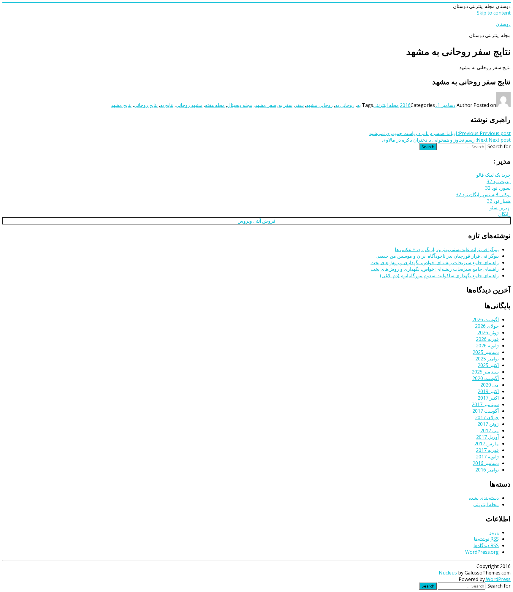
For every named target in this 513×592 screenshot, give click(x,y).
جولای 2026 (487, 326)
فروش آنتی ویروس (257, 221)
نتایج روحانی (146, 105)
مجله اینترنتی (386, 105)
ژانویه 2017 (487, 456)
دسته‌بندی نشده (483, 498)
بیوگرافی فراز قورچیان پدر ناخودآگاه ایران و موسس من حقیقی (437, 256)
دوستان (503, 24)
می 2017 (489, 430)
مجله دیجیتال (239, 105)
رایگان (504, 214)
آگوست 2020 (485, 378)
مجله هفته (215, 105)
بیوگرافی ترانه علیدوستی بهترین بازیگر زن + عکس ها (447, 249)
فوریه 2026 (487, 339)
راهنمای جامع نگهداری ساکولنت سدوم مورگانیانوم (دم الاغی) (439, 275)
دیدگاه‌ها (486, 545)
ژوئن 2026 (488, 332)
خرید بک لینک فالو (493, 175)
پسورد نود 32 (498, 188)
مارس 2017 (486, 443)
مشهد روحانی (189, 105)
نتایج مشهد (121, 105)
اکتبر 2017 (488, 398)
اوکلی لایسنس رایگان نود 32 (483, 194)
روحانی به (344, 105)
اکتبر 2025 (488, 365)
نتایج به (166, 105)
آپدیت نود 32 (499, 181)
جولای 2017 (487, 417)
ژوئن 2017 (488, 424)
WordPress (498, 579)
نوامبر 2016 (487, 469)
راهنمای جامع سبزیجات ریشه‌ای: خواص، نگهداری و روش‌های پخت (434, 262)
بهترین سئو (500, 207)
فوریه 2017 (487, 450)
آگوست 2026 (485, 319)
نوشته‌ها (486, 539)
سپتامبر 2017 (485, 404)
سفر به (285, 105)
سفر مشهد (265, 105)
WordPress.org (482, 552)
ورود (494, 532)
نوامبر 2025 (487, 358)
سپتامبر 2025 (485, 371)
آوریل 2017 (487, 437)
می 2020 (489, 385)
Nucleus (448, 572)
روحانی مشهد (319, 105)
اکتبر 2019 (488, 391)
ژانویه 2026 (487, 345)
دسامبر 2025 (486, 352)
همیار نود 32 (499, 201)
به (359, 105)
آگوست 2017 (485, 411)
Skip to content (494, 13)
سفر (299, 105)
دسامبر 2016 (486, 463)
